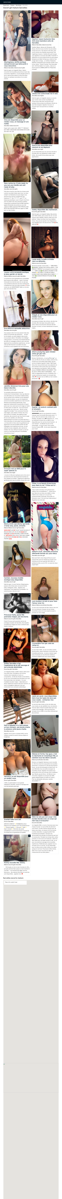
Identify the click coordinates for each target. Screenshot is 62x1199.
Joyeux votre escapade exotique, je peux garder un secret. (16, 273)
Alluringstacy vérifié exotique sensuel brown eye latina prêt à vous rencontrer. (16, 64)
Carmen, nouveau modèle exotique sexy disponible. (13, 579)
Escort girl (6, 5)
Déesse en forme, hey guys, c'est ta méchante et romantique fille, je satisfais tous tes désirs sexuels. (45, 756)
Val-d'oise (18, 5)
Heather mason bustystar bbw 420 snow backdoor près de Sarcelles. (43, 41)
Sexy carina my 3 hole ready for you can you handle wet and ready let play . (16, 185)
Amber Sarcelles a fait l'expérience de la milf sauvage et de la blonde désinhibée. (16, 665)
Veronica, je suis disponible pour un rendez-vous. (16, 777)
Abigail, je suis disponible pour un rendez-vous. (44, 316)
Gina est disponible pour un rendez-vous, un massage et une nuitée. (16, 122)
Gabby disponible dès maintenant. (45, 210)
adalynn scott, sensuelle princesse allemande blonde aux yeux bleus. (45, 552)
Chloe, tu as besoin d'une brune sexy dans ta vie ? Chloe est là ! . (44, 484)
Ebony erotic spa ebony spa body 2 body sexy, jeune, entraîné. (16, 525)
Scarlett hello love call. (12, 819)
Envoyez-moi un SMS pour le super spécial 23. (15, 469)
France (12, 5)
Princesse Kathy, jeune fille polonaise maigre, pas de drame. (16, 616)
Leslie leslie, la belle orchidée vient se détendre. (43, 260)
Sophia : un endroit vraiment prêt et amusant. (44, 408)
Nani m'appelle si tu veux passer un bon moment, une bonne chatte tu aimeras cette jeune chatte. (17, 727)
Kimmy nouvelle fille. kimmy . (15, 863)
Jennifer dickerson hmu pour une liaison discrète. (16, 387)
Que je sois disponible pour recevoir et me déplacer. (42, 146)
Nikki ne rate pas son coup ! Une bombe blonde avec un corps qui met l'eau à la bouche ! (44, 819)
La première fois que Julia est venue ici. (43, 644)
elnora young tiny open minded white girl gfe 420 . (43, 353)
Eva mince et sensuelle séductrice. (17, 328)
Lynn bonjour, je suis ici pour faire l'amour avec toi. (44, 602)
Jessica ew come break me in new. (45, 94)
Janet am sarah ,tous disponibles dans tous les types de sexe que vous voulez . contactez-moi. (44, 698)
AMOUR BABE (7, 2)
